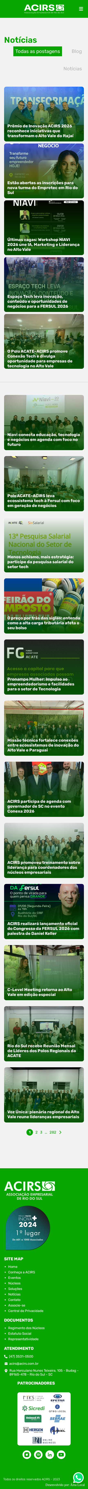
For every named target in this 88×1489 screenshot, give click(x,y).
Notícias (72, 69)
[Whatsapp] (78, 1478)
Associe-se (16, 1305)
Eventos (14, 1278)
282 (53, 1132)
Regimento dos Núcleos (26, 1328)
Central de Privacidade (25, 1311)
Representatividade (23, 1339)
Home (12, 1267)
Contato (14, 1300)
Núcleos (14, 1283)
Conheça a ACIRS (21, 1272)
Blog (77, 51)
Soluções (15, 1289)
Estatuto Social (19, 1333)
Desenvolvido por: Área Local (65, 1485)
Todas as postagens (37, 51)
